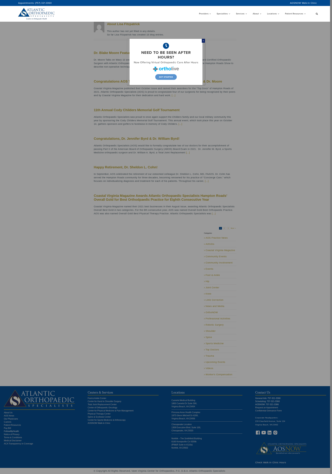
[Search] (317, 13)
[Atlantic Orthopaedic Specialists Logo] (36, 9)
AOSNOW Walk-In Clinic (303, 3)
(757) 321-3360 (43, 3)
